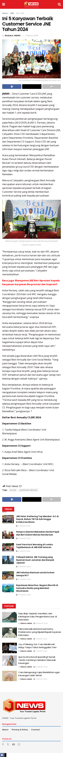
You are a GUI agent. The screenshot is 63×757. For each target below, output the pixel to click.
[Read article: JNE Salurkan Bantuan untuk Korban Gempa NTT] (8, 575)
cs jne (13, 490)
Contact (35, 729)
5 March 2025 (31, 35)
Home (4, 13)
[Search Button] (59, 4)
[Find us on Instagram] (19, 744)
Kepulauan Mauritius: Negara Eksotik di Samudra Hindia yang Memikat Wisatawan (37, 588)
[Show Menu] (3, 4)
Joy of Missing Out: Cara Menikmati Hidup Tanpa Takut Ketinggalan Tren (37, 646)
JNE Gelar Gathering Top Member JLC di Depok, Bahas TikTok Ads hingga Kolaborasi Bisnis (37, 519)
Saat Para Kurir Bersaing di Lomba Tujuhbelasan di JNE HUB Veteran (34, 546)
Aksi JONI (20, 13)
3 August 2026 (41, 679)
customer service (28, 490)
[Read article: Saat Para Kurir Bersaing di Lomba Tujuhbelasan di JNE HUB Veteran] (8, 547)
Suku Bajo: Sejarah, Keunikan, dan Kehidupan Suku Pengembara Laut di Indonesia (37, 616)
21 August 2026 (23, 526)
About (5, 729)
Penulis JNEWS (26, 623)
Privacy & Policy (20, 729)
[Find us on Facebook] (3, 744)
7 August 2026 (41, 651)
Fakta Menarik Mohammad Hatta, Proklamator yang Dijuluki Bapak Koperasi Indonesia (39, 632)
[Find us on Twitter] (8, 744)
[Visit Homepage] (31, 4)
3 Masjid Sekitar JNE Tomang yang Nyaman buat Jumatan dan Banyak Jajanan (35, 560)
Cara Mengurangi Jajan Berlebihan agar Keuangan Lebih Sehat (39, 674)
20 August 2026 (24, 579)
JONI (12, 13)
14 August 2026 (41, 623)
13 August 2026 (41, 667)
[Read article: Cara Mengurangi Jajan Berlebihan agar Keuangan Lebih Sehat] (9, 676)
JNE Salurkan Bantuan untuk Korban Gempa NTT (35, 574)
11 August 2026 (41, 639)
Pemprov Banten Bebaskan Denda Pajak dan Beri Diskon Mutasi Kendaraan (37, 533)
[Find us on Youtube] (13, 744)
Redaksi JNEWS (13, 35)
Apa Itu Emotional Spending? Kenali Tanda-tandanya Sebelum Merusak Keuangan (37, 660)
